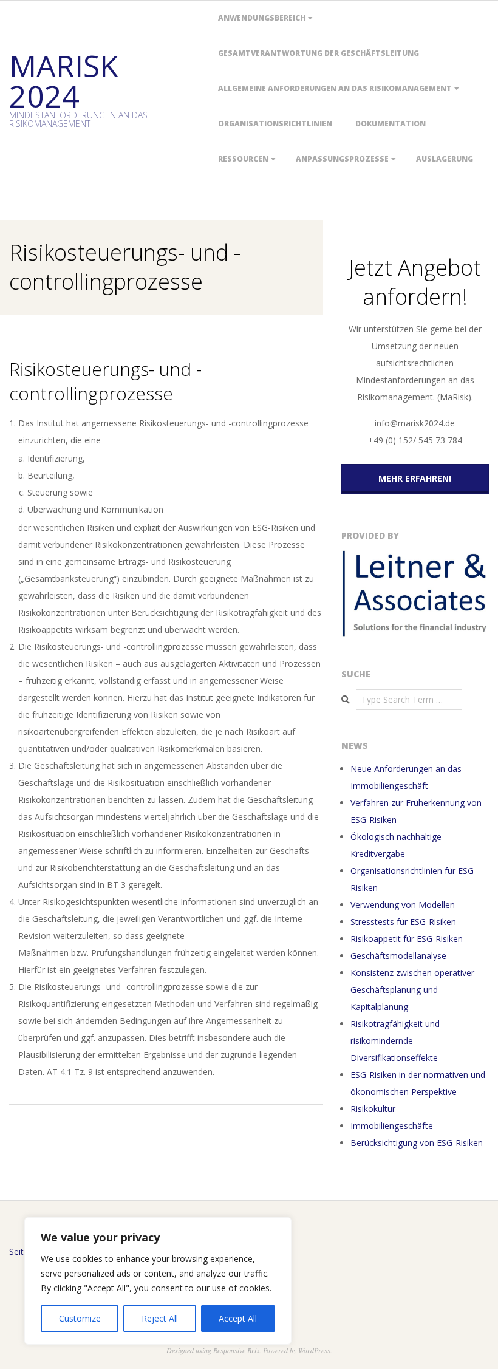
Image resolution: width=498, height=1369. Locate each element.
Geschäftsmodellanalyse (398, 955)
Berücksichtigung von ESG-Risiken (416, 1143)
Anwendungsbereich (261, 18)
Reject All (160, 1318)
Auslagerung (444, 159)
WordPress (314, 1350)
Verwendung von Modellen (402, 904)
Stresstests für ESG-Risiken (403, 921)
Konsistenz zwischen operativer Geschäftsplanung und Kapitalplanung (412, 989)
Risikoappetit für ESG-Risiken (406, 938)
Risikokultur (372, 1109)
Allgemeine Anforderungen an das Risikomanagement (335, 88)
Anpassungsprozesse (342, 159)
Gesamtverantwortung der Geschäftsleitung (318, 53)
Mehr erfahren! (414, 478)
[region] (158, 1281)
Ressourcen (243, 159)
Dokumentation (390, 123)
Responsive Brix (236, 1350)
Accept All (238, 1318)
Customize (80, 1318)
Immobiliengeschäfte (391, 1126)
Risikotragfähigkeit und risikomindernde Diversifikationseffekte (395, 1040)
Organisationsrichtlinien (275, 123)
